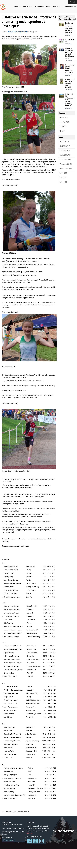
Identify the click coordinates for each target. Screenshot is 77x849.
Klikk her (30, 833)
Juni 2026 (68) (65, 146)
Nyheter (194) (64, 122)
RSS (63, 131)
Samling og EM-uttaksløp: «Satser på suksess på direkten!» (69, 28)
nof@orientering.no (8, 840)
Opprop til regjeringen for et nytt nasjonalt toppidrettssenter (69, 53)
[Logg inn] (74, 2)
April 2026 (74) (65, 155)
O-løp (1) (63, 126)
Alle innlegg (64, 117)
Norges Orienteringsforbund (17, 32)
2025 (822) (63, 173)
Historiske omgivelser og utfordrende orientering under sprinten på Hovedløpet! (29, 21)
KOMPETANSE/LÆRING (42, 6)
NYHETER (17, 6)
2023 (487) (63, 182)
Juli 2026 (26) (64, 142)
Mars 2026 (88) (65, 160)
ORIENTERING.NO (70, 6)
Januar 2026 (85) (66, 169)
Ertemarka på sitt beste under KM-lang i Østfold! (69, 83)
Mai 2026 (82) (65, 151)
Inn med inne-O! (69, 40)
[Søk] (71, 2)
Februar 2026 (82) (66, 164)
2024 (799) (63, 178)
